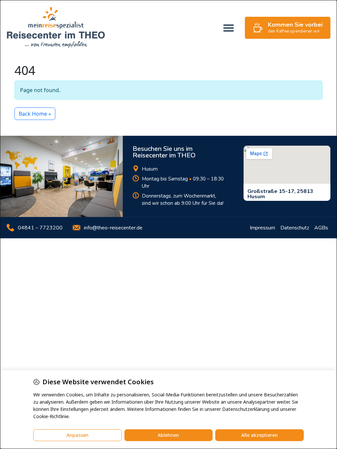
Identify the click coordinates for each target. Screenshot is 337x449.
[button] (229, 27)
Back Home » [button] (35, 113)
